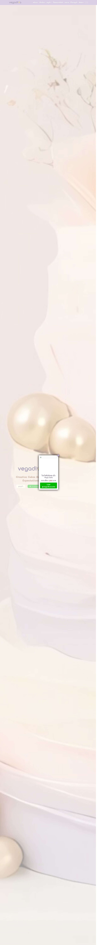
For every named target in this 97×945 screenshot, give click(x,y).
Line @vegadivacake (48, 485)
